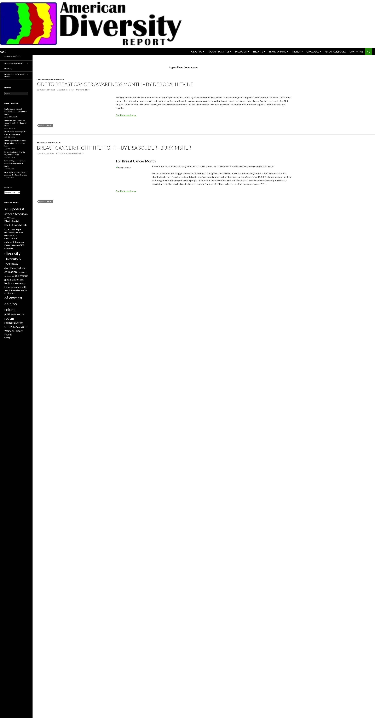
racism (9, 318)
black (13, 218)
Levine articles (56, 79)
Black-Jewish (11, 221)
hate (22, 280)
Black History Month (15, 225)
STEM (8, 327)
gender (25, 276)
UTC (24, 327)
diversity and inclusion (15, 268)
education (10, 271)
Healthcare (42, 79)
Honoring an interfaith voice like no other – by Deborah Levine (15, 143)
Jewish (7, 290)
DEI (22, 245)
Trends (296, 51)
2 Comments (84, 90)
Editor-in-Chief (66, 90)
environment (9, 276)
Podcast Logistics (218, 51)
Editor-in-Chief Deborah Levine (14, 75)
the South (17, 327)
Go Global (312, 51)
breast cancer (45, 126)
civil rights (8, 232)
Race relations (18, 314)
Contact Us (356, 51)
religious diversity (13, 322)
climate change (17, 232)
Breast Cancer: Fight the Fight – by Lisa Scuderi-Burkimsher (114, 148)
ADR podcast (14, 209)
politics (8, 314)
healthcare (10, 283)
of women (13, 297)
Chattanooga (12, 229)
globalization (11, 279)
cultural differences (14, 241)
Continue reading (126, 115)
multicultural (9, 293)
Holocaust (21, 283)
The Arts (258, 51)
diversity (12, 253)
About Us (196, 51)
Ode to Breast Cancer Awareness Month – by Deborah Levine (115, 84)
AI (5, 218)
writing (7, 338)
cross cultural (10, 238)
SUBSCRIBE (8, 69)
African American (16, 214)
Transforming (277, 51)
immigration (10, 286)
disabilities (8, 248)
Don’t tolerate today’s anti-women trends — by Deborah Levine (15, 123)
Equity (18, 275)
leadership (22, 290)
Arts (8, 218)
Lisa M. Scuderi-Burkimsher (71, 153)
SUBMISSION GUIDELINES (13, 63)
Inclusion (241, 51)
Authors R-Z (43, 143)
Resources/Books (335, 51)
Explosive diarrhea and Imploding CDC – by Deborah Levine (15, 111)
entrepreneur (22, 272)
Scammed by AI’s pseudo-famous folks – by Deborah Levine (15, 163)
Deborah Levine (12, 245)
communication (10, 235)
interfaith (21, 287)
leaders (14, 290)
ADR (3, 51)
